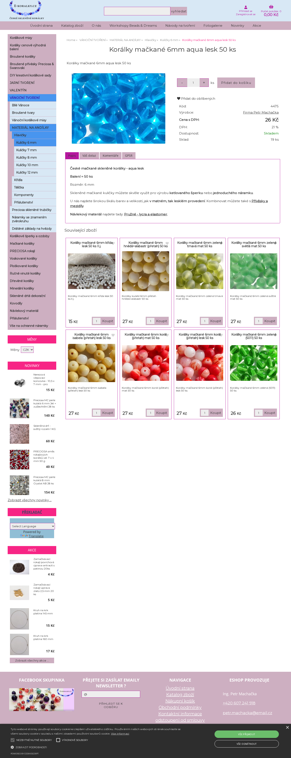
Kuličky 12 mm (27, 172)
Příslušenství (23, 202)
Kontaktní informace (180, 713)
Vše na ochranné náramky (29, 326)
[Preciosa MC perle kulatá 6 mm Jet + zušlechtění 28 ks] (19, 409)
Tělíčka (19, 187)
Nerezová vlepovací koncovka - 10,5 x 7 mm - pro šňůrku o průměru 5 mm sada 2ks (43, 379)
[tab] (72, 155)
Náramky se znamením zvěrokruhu (29, 219)
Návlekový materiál (24, 311)
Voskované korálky (23, 258)
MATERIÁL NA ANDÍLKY (30, 128)
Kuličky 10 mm (27, 165)
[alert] (145, 741)
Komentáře (110, 155)
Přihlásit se (245, 11)
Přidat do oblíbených (197, 98)
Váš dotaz (89, 155)
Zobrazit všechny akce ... (32, 660)
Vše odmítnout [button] (247, 743)
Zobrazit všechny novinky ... (30, 500)
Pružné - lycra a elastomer (145, 214)
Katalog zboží (72, 25)
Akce (257, 25)
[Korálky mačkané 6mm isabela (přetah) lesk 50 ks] (91, 363)
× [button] (287, 727)
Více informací (120, 733)
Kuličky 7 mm (26, 150)
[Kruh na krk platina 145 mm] (19, 618)
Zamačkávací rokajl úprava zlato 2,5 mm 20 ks (43, 589)
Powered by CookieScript (25, 753)
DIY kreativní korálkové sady (30, 75)
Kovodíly (16, 303)
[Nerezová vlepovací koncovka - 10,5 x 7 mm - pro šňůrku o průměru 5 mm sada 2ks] (19, 383)
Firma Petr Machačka (261, 112)
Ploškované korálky (24, 266)
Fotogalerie (212, 25)
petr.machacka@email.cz (247, 712)
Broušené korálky (22, 56)
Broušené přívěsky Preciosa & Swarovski (32, 66)
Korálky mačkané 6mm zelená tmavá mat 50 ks (199, 244)
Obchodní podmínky (180, 707)
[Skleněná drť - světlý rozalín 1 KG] (19, 434)
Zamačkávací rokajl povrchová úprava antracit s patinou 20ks (44, 563)
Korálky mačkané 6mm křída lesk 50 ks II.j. (91, 244)
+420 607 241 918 (239, 703)
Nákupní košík (180, 701)
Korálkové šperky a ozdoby (29, 236)
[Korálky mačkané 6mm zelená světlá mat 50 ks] (253, 271)
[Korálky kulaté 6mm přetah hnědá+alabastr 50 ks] (145, 271)
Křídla (18, 180)
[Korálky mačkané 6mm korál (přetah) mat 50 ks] (145, 363)
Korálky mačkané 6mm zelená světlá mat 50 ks (253, 244)
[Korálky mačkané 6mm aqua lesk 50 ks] (118, 108)
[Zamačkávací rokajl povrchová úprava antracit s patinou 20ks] (19, 567)
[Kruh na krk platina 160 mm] (19, 644)
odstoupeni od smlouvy (180, 720)
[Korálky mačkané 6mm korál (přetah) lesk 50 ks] (199, 363)
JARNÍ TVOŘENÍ (22, 83)
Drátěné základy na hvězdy (32, 229)
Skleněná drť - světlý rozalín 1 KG (44, 427)
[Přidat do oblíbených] (113, 243)
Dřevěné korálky (22, 281)
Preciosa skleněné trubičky (32, 210)
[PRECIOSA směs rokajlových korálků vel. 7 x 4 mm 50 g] (19, 460)
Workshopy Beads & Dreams (133, 25)
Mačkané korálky (22, 243)
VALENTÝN (18, 90)
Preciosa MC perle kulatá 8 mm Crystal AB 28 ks (44, 480)
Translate (36, 536)
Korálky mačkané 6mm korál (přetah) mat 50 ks (146, 336)
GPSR (129, 155)
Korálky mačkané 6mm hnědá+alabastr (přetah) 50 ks (146, 244)
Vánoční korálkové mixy (29, 120)
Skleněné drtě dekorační (27, 296)
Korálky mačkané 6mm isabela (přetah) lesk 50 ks (92, 336)
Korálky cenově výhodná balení (28, 47)
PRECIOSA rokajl (22, 251)
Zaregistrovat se (245, 14)
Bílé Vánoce (20, 105)
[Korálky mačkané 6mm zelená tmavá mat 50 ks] (199, 271)
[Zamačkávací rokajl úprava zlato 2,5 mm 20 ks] (19, 593)
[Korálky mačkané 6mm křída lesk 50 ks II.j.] (91, 271)
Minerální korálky (22, 288)
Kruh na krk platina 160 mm (43, 637)
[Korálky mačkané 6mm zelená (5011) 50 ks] (253, 363)
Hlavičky (20, 135)
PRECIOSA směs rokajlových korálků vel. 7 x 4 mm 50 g (43, 456)
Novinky (237, 25)
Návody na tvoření (180, 25)
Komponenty (24, 195)
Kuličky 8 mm (26, 157)
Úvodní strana (41, 25)
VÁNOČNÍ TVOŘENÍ (25, 98)
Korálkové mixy (21, 38)
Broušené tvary (23, 113)
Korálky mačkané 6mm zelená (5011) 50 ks (253, 336)
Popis (72, 155)
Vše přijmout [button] (246, 734)
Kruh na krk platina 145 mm (43, 612)
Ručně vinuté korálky (25, 273)
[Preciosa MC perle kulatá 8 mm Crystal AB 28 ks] (19, 485)
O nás (96, 25)
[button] (98, 747)
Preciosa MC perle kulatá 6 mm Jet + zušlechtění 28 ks (44, 403)
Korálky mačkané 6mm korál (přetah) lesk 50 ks (200, 336)
